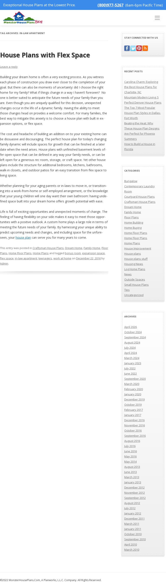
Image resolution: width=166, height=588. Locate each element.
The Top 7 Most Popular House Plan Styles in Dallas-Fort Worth (142, 113)
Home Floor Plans (20, 253)
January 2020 (132, 394)
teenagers (45, 258)
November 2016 (134, 425)
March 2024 (131, 358)
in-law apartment (26, 258)
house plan (23, 237)
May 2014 (130, 461)
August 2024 (132, 342)
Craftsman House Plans (48, 248)
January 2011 (132, 529)
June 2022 (130, 373)
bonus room (73, 253)
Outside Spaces (134, 279)
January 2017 (132, 415)
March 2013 (131, 477)
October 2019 (133, 405)
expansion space (93, 253)
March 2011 (131, 524)
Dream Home (73, 248)
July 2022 (130, 368)
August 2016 (132, 441)
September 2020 (135, 379)
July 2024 (130, 348)
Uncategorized (134, 295)
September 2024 (135, 337)
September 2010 (135, 539)
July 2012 (130, 508)
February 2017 (133, 410)
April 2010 (130, 544)
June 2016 (130, 451)
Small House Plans (136, 285)
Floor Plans (131, 217)
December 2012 (134, 487)
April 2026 (130, 327)
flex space (7, 258)
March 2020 (131, 384)
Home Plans (41, 253)
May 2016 (130, 456)
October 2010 (133, 534)
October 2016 (133, 430)
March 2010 (131, 550)
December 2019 (134, 399)
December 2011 (134, 518)
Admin (4, 263)
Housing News (133, 264)
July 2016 (130, 446)
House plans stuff (136, 259)
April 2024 (130, 353)
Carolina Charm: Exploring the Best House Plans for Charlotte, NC (141, 87)
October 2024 (133, 332)
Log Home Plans (134, 269)
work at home (62, 258)
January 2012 (132, 513)
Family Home (92, 248)
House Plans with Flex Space (45, 54)
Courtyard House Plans (139, 197)
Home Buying (133, 228)
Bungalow (130, 181)
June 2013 (130, 472)
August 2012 (132, 503)
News (128, 274)
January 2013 (132, 482)
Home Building (133, 222)
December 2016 (134, 420)
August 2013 (132, 467)
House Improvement (137, 248)
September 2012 (135, 498)
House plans (132, 253)
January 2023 (132, 363)
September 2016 (135, 436)
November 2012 (134, 493)
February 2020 (133, 389)
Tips (127, 290)
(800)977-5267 (110, 5)
